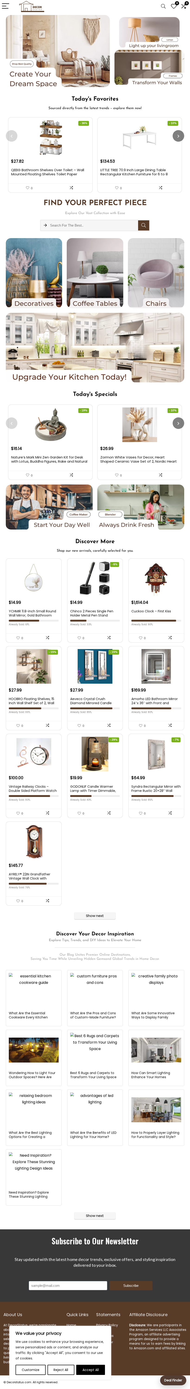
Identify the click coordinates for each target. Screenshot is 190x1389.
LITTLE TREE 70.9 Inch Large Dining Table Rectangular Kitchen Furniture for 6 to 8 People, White (134, 174)
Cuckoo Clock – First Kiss (151, 611)
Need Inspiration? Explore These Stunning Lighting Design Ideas (29, 1196)
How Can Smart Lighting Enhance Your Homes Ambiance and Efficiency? (152, 1077)
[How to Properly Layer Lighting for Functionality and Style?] (156, 1110)
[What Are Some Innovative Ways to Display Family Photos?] (156, 990)
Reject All (61, 1370)
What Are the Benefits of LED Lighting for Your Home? (93, 1134)
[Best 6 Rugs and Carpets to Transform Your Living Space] (95, 1050)
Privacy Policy (107, 1325)
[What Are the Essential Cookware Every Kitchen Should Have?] (34, 990)
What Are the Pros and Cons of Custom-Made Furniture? (93, 1015)
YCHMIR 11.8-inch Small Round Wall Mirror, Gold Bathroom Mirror (32, 615)
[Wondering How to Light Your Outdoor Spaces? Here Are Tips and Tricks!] (34, 1050)
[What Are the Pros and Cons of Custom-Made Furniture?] (95, 990)
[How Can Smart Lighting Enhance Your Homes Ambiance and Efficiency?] (156, 1050)
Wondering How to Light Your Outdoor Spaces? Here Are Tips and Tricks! (32, 1077)
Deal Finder (173, 1380)
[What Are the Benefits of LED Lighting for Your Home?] (95, 1110)
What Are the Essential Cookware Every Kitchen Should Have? (28, 1017)
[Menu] (5, 6)
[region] (60, 1353)
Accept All (90, 1370)
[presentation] (11, 136)
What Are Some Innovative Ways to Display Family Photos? (153, 1017)
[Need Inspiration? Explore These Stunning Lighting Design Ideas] (34, 1169)
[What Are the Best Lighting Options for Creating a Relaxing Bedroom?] (34, 1110)
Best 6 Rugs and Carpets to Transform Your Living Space (93, 1075)
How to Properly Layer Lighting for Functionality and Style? (155, 1134)
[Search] (163, 6)
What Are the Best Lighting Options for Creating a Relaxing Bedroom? (30, 1136)
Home (71, 1325)
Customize (30, 1370)
